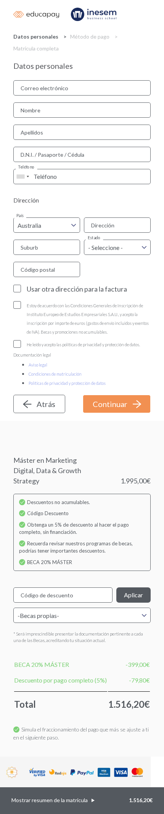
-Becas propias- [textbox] (38, 615)
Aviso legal (38, 364)
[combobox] (22, 176)
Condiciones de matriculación (55, 373)
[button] (82, 800)
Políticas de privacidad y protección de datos (67, 383)
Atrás (46, 404)
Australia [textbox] (29, 225)
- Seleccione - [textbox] (105, 247)
